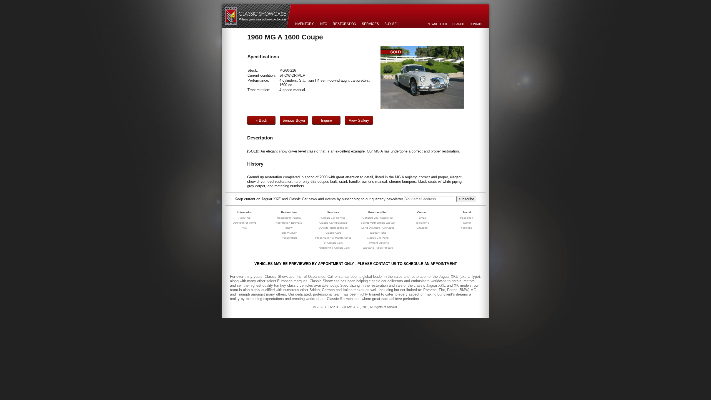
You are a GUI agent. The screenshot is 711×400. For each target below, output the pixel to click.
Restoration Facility (289, 217)
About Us (245, 217)
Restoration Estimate (289, 222)
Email (422, 217)
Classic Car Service (333, 217)
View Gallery (359, 120)
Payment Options (378, 242)
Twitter (467, 222)
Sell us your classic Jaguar (378, 222)
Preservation (289, 237)
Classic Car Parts (378, 237)
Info (323, 24)
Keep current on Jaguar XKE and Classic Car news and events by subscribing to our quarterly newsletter (319, 199)
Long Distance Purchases (377, 227)
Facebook (466, 217)
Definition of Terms (244, 222)
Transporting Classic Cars (333, 247)
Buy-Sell (392, 24)
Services (370, 24)
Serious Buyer (293, 120)
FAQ (244, 227)
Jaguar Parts (378, 232)
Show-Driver (289, 232)
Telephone (422, 222)
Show (288, 227)
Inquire (326, 120)
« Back (261, 120)
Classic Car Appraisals (333, 222)
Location (422, 227)
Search (458, 24)
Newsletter (437, 24)
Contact (476, 24)
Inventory (304, 24)
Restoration (344, 24)
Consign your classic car (377, 217)
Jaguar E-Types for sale (378, 247)
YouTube (466, 227)
